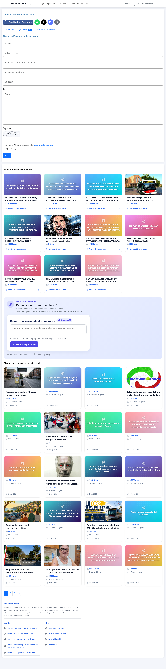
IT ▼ (34, 3)
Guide (7, 623)
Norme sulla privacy (43, 145)
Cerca (87, 3)
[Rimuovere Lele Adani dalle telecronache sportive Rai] (62, 233)
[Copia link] (57, 22)
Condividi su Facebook (20, 22)
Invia (7, 155)
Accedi (128, 4)
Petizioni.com (18, 3)
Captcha (7, 128)
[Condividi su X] (44, 22)
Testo (5, 89)
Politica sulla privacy (46, 29)
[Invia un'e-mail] (50, 22)
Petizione (9, 29)
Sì (7, 149)
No (14, 149)
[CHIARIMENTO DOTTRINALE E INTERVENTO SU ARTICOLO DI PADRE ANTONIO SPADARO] (62, 274)
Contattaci (62, 3)
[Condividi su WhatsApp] (37, 22)
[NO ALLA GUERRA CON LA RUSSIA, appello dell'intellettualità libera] (22, 192)
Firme (26, 29)
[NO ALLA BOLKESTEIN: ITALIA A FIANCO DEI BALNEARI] (143, 233)
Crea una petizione (145, 4)
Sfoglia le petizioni (47, 3)
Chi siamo (74, 3)
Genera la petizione (26, 344)
